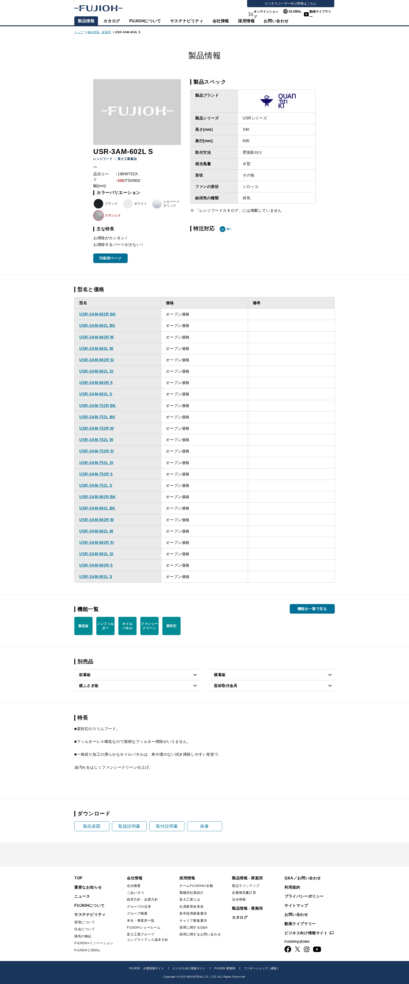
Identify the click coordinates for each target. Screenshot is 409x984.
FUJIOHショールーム (143, 927)
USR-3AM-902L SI (96, 554)
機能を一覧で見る (312, 609)
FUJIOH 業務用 (224, 968)
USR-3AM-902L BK (97, 508)
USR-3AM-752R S (96, 474)
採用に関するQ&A (193, 927)
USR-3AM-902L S (95, 577)
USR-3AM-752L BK (97, 417)
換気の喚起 (83, 936)
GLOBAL (295, 11)
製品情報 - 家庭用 (99, 32)
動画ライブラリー (320, 14)
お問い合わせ (296, 914)
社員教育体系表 (191, 906)
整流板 (83, 626)
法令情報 (239, 899)
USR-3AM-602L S (95, 394)
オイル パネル (127, 626)
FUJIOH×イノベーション (93, 943)
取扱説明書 (129, 826)
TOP (78, 878)
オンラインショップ (266, 14)
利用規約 (292, 887)
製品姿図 (92, 826)
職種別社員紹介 (191, 892)
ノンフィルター (105, 626)
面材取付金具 (226, 686)
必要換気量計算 (244, 892)
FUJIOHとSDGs (87, 950)
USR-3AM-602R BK (97, 314)
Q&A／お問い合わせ (303, 878)
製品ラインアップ (246, 886)
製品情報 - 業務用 (247, 908)
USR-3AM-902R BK (97, 497)
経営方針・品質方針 (142, 899)
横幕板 (220, 675)
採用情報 (246, 21)
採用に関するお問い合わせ (200, 934)
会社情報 (221, 21)
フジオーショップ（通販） (262, 968)
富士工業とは (189, 899)
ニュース (82, 896)
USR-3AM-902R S (96, 565)
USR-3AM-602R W (96, 337)
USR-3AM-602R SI (96, 360)
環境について (84, 922)
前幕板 (85, 675)
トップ (78, 32)
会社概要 (134, 886)
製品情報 (86, 21)
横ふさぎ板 (89, 686)
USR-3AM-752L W (96, 440)
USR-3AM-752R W (96, 428)
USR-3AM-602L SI (96, 371)
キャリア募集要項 (193, 920)
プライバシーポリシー (304, 896)
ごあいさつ (135, 892)
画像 (204, 826)
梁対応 (171, 626)
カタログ (111, 21)
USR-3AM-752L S (95, 485)
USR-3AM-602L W (96, 349)
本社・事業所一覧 (141, 920)
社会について (84, 929)
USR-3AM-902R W (96, 520)
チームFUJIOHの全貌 (196, 886)
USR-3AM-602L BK (97, 326)
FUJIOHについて (145, 21)
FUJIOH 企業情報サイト (146, 968)
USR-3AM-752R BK (97, 406)
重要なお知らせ (88, 887)
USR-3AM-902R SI (96, 543)
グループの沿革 (139, 906)
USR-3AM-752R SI (96, 451)
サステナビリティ (187, 21)
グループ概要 (137, 913)
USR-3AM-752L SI (96, 463)
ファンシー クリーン (149, 626)
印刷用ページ (110, 258)
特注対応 (204, 228)
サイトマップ (296, 905)
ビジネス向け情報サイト (306, 933)
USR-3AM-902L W (96, 531)
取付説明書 (167, 826)
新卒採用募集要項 (193, 913)
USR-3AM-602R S (96, 383)
